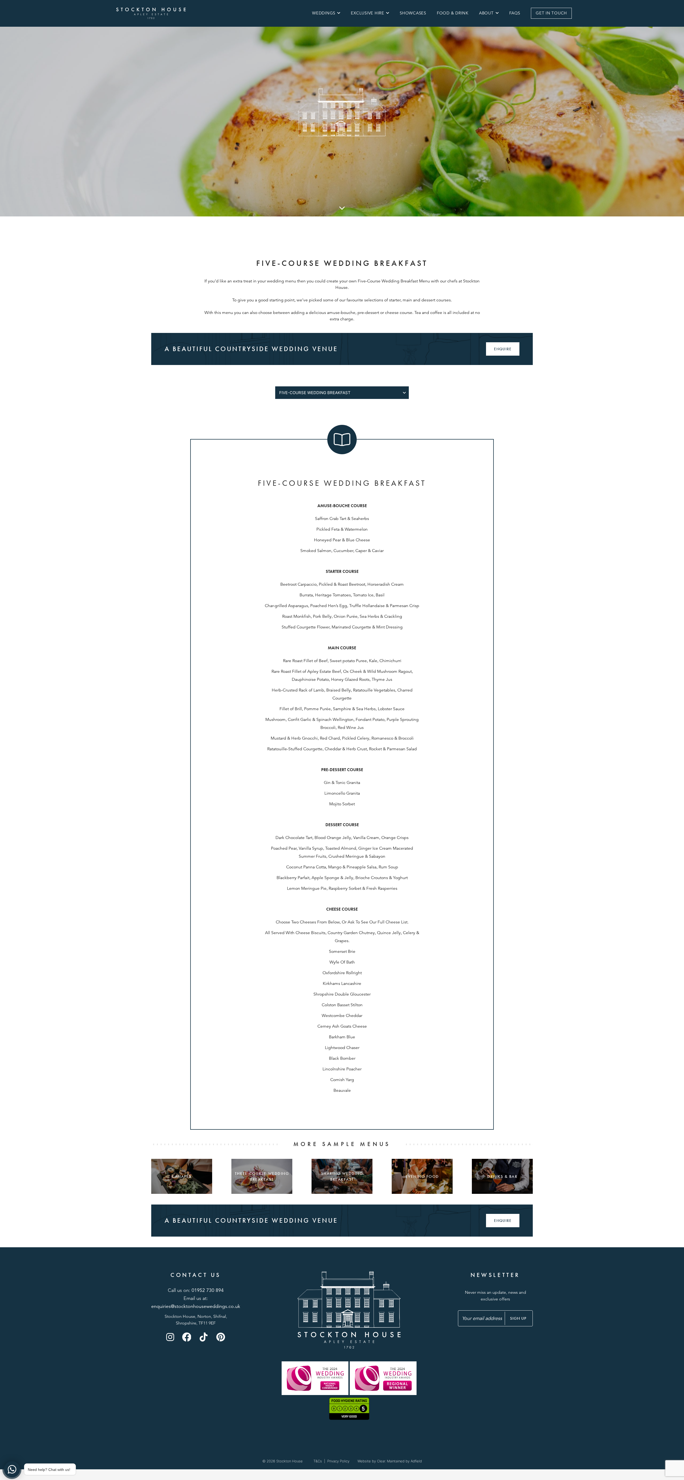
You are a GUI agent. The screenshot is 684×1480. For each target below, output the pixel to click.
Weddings (323, 12)
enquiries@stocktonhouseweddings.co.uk (195, 1306)
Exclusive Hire (367, 12)
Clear (381, 1461)
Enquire (502, 349)
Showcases (413, 12)
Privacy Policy (338, 1461)
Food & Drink (452, 12)
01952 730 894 (208, 1290)
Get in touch (551, 12)
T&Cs (317, 1461)
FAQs (514, 12)
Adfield (416, 1461)
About (486, 12)
